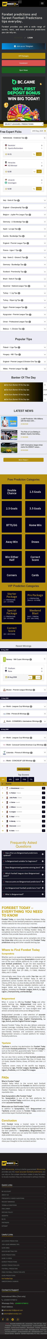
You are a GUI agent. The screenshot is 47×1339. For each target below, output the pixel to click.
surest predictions (9, 1262)
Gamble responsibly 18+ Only (30, 1333)
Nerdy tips (43, 1329)
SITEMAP (5, 1226)
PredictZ (7, 1327)
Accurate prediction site (17, 1324)
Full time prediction (11, 1331)
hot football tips (7, 1278)
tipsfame (17, 1333)
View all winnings (23, 769)
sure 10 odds (7, 1258)
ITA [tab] (31, 779)
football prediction (10, 1269)
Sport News (23, 70)
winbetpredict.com (37, 1331)
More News (23, 460)
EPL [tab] (3, 779)
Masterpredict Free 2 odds (20, 1329)
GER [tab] (17, 779)
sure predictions (8, 1255)
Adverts (5, 1216)
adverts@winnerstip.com (13, 1313)
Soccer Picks (16, 1325)
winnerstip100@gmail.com (13, 1310)
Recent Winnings (8, 1202)
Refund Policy (7, 1212)
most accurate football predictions (28, 1172)
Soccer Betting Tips (9, 1251)
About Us (5, 1195)
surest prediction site (10, 1265)
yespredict (43, 1333)
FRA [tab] (24, 779)
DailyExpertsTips (26, 1325)
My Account (6, 1191)
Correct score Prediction (18, 1327)
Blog (3, 1219)
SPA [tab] (10, 779)
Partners (5, 1222)
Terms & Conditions (9, 1205)
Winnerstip (10, 1169)
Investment (23, 63)
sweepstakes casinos (10, 1281)
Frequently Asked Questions (13, 1198)
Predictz (38, 1327)
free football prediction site (13, 1272)
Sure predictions (8, 1275)
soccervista (29, 1324)
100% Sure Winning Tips (10, 1244)
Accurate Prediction (10, 1241)
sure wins (5, 1248)
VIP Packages (23, 56)
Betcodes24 (31, 1327)
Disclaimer (6, 1209)
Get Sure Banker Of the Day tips (22, 385)
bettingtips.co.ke (34, 1329)
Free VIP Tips (38, 1324)
